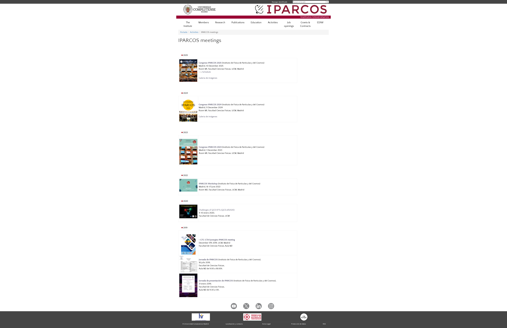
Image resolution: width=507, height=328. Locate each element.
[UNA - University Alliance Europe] (304, 317)
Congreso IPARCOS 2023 (210, 147)
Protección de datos (298, 324)
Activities (273, 22)
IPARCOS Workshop (208, 183)
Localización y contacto (234, 324)
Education (256, 22)
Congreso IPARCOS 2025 (210, 63)
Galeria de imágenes (208, 116)
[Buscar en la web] (327, 2)
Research (220, 22)
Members (203, 22)
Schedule (206, 72)
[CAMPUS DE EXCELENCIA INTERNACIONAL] (252, 317)
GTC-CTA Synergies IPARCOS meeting (217, 240)
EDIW (320, 22)
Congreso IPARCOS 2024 (210, 104)
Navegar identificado (279, 2)
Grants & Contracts (305, 24)
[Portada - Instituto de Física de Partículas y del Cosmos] (292, 9)
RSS (324, 324)
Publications (237, 22)
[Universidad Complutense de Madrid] (199, 9)
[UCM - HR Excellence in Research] (201, 317)
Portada (183, 32)
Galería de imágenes (208, 78)
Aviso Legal (266, 324)
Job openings (289, 24)
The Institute (188, 24)
